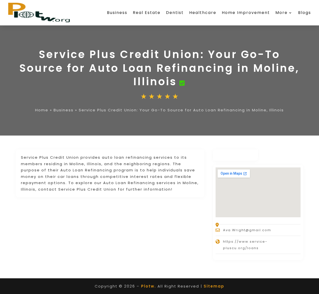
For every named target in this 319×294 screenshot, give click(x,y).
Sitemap (214, 286)
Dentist (175, 12)
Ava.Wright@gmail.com (247, 230)
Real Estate (146, 12)
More (281, 12)
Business (117, 12)
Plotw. (148, 286)
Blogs (304, 12)
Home (41, 110)
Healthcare (202, 12)
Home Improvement (246, 12)
